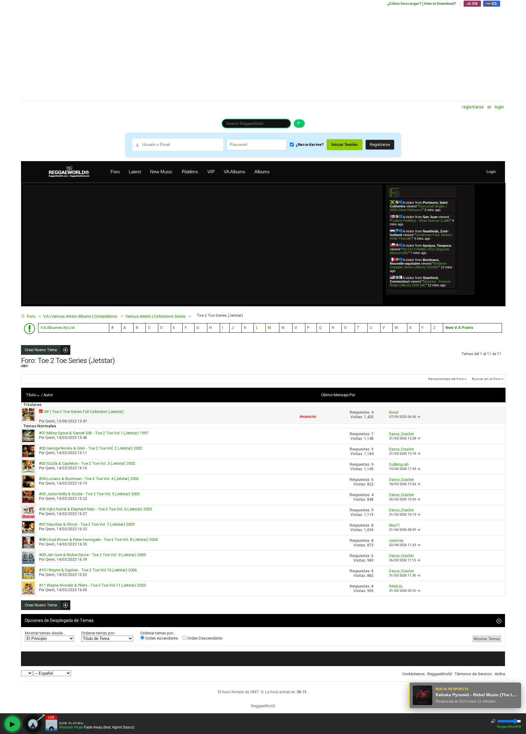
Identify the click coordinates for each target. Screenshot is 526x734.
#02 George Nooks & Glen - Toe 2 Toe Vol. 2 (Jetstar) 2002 (90, 448)
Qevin (50, 421)
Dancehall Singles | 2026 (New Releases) (418, 208)
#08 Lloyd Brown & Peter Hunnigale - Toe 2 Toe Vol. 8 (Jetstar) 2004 (98, 539)
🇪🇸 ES (491, 4)
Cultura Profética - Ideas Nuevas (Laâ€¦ (420, 220)
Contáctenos (413, 674)
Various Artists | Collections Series (155, 316)
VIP (211, 171)
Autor (48, 395)
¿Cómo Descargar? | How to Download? (421, 4)
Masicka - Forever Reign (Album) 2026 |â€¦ (420, 283)
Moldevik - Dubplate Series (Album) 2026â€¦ (419, 265)
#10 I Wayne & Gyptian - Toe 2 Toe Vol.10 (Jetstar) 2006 (88, 570)
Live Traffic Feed (422, 192)
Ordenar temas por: (98, 633)
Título (31, 395)
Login (499, 106)
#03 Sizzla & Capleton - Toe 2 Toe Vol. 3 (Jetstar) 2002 (87, 463)
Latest (135, 171)
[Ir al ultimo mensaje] (418, 417)
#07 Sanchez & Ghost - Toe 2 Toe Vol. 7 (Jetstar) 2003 (87, 524)
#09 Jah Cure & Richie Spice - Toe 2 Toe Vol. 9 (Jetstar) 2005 (92, 554)
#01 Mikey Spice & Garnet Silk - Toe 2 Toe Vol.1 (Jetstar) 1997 (93, 433)
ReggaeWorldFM (509, 726)
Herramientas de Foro (446, 379)
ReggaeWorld (439, 674)
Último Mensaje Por (338, 395)
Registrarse (473, 106)
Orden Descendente (204, 638)
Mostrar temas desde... (45, 633)
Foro (115, 171)
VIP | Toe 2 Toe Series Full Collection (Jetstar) (84, 411)
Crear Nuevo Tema (39, 350)
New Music (161, 171)
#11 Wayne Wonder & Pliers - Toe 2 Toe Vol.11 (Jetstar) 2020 (92, 585)
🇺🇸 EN (472, 4)
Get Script (403, 290)
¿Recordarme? (310, 144)
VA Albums (234, 171)
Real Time (420, 290)
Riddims (190, 171)
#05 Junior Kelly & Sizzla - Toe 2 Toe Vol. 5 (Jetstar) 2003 (89, 494)
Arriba (500, 674)
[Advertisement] (203, 50)
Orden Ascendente (161, 638)
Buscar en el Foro (486, 379)
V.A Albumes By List (57, 327)
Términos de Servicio (473, 674)
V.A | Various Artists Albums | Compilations (80, 316)
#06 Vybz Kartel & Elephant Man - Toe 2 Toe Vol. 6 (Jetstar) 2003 (95, 509)
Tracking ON (439, 290)
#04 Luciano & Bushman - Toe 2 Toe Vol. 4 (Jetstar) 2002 (89, 478)
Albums (262, 171)
